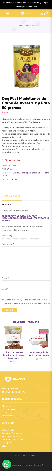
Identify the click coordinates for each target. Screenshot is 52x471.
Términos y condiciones (12, 439)
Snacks (20, 25)
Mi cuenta (6, 406)
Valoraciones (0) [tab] (12, 196)
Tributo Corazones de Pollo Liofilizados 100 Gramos (13, 355)
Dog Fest (12, 166)
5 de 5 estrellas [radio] (34, 238)
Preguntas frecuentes (12, 433)
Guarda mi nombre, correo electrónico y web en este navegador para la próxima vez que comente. (27, 301)
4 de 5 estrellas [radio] (23, 238)
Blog (4, 446)
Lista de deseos (9, 409)
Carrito (5, 412)
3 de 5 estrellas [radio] (15, 238)
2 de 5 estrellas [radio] (8, 238)
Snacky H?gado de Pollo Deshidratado (39, 353)
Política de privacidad (11, 436)
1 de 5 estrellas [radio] (3, 238)
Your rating (7, 235)
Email (5, 289)
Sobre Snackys (8, 430)
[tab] (12, 197)
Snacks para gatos (29, 173)
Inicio (13, 25)
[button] (46, 344)
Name (5, 278)
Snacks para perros (33, 25)
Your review (8, 244)
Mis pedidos (7, 416)
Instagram (6, 443)
